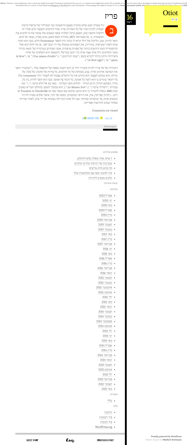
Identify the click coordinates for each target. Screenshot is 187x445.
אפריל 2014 (105, 345)
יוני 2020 (107, 200)
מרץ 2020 (106, 215)
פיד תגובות (106, 422)
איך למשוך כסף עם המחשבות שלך (93, 173)
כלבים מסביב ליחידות (100, 178)
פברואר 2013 (105, 379)
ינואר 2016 (106, 273)
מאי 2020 (106, 205)
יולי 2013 (107, 374)
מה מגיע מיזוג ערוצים (100, 168)
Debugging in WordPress (59, 5)
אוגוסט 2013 (105, 369)
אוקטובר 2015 (104, 287)
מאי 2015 (107, 302)
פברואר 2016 (105, 268)
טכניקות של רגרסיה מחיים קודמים (93, 163)
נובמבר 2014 (105, 316)
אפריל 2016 (105, 258)
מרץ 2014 (106, 350)
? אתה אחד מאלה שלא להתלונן (94, 158)
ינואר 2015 (106, 306)
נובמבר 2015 (105, 282)
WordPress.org (103, 427)
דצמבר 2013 (105, 364)
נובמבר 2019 (105, 229)
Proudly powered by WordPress (166, 436)
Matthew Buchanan (172, 439)
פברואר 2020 (104, 219)
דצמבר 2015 (105, 277)
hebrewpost (110, 126)
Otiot (170, 12)
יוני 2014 (107, 336)
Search (172, 19)
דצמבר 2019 (105, 224)
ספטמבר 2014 (104, 321)
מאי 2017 (107, 234)
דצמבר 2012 (105, 384)
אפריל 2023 (105, 195)
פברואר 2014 (105, 355)
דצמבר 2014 (105, 311)
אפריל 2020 (105, 210)
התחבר (108, 412)
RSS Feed (176, 19)
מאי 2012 (107, 389)
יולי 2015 (107, 297)
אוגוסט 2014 (105, 326)
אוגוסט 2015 (105, 292)
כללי (109, 400)
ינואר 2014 (106, 360)
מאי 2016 (107, 253)
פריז (111, 15)
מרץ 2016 (106, 263)
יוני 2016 (107, 248)
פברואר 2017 (105, 244)
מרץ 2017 (106, 239)
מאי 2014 (107, 340)
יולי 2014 (107, 331)
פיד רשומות (105, 417)
